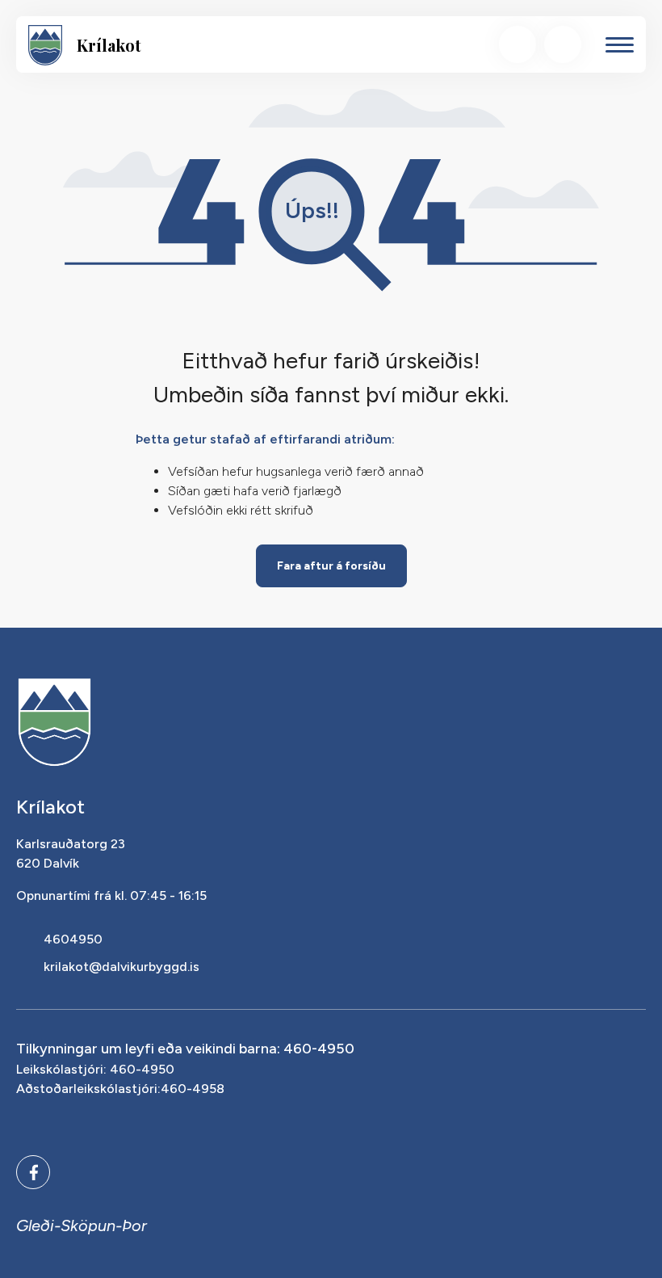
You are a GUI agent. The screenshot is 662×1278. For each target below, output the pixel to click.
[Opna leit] (517, 44)
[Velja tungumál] (562, 44)
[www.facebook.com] (33, 1172)
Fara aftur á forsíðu (331, 566)
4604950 (73, 939)
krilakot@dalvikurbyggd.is (121, 966)
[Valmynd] (619, 45)
